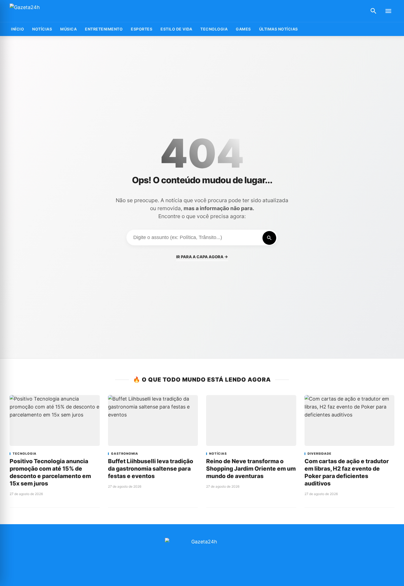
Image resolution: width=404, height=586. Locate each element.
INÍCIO (17, 29)
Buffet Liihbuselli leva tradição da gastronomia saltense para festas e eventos (150, 468)
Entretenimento (104, 29)
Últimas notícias (278, 29)
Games (243, 29)
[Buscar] (373, 11)
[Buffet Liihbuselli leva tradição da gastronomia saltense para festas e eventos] (153, 420)
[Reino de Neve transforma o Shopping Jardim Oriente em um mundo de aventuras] (251, 420)
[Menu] (388, 11)
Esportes (141, 29)
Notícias (42, 29)
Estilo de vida (176, 29)
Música (68, 29)
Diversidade (319, 453)
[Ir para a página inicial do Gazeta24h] (44, 11)
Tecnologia (214, 29)
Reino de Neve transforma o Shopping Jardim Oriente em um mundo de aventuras (251, 468)
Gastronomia (124, 453)
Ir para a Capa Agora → (202, 256)
